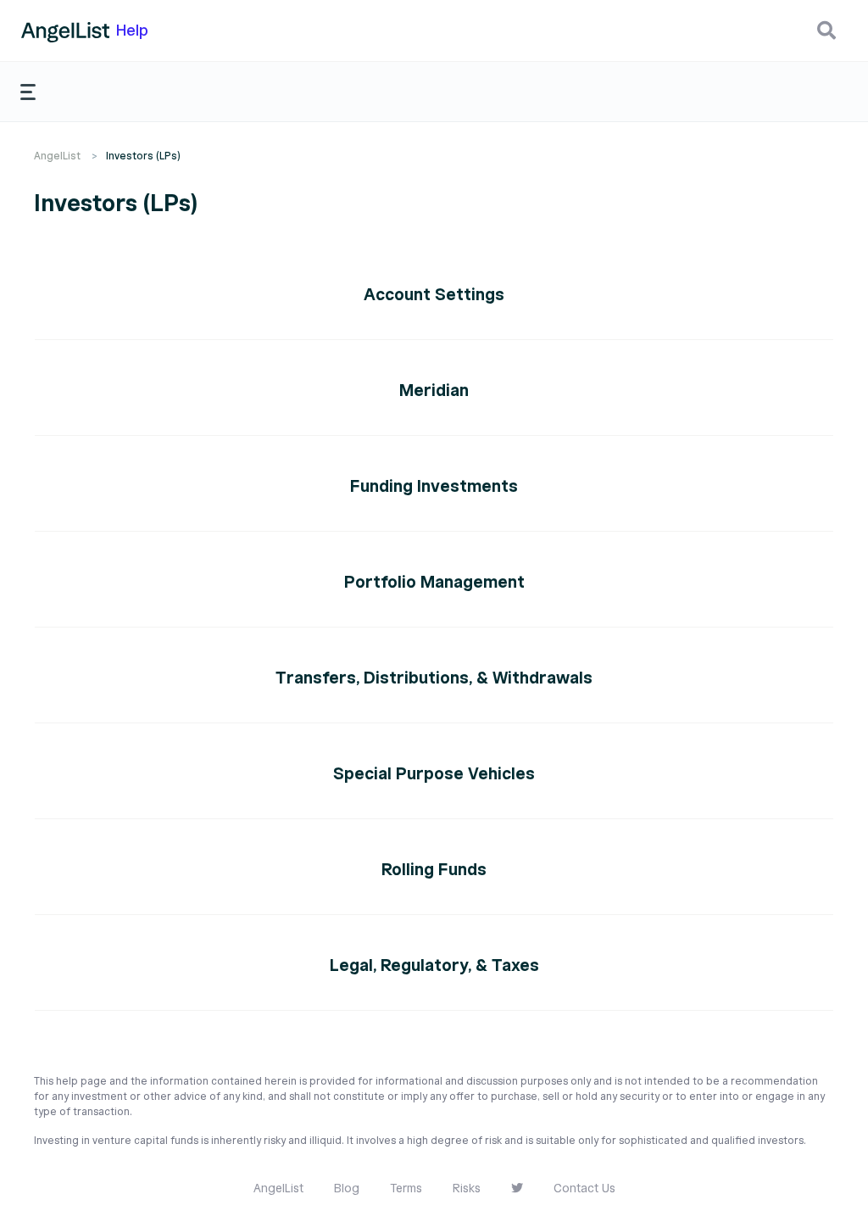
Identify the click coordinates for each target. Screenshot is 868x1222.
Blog (346, 1188)
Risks (467, 1188)
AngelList (57, 155)
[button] (826, 30)
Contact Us (584, 1188)
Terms (406, 1188)
